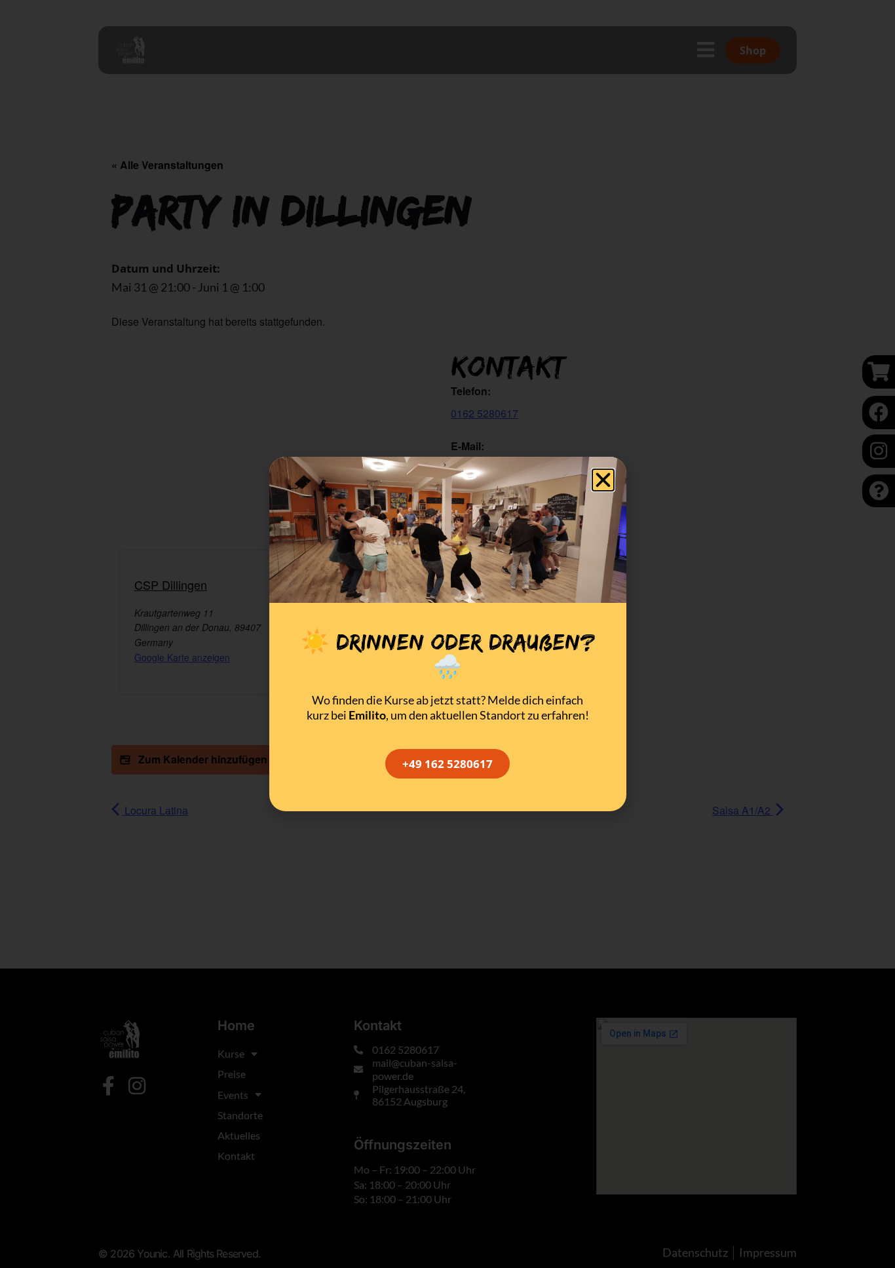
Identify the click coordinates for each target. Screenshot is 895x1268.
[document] (447, 634)
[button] (603, 480)
